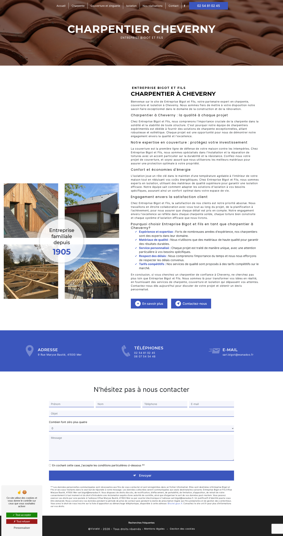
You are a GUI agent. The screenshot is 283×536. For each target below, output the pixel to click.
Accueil (61, 5)
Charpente (78, 5)
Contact (174, 5)
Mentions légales (154, 528)
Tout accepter (23, 515)
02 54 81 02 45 (208, 6)
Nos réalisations (152, 5)
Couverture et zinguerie (105, 5)
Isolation (131, 5)
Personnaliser (22, 527)
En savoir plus (152, 304)
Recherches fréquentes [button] (141, 522)
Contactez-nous (195, 304)
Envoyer (145, 475)
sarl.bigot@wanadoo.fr (238, 354)
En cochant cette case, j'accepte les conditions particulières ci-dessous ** (98, 465)
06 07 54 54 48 (144, 356)
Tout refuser (23, 521)
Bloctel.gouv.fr (175, 503)
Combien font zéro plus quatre (68, 422)
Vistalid (95, 528)
